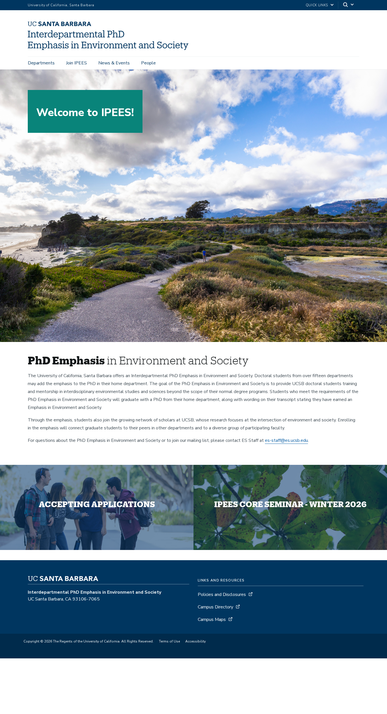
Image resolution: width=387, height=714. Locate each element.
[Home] (110, 48)
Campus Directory (215, 607)
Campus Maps (212, 619)
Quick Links (317, 5)
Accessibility (195, 641)
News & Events (114, 63)
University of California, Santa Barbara (61, 5)
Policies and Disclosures (222, 594)
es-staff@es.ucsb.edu (286, 440)
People (148, 63)
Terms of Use (169, 641)
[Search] (348, 5)
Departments (41, 63)
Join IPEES (76, 63)
